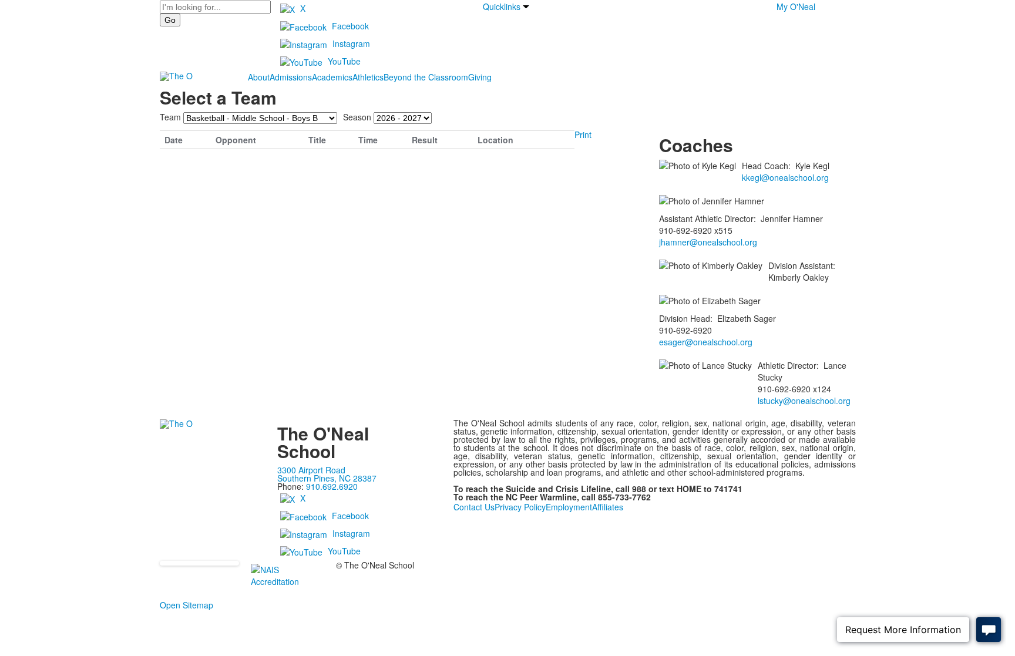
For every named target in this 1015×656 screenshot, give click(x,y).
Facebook (350, 26)
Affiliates (607, 507)
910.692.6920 (332, 486)
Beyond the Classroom (426, 77)
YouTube (344, 61)
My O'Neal (796, 6)
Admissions (291, 77)
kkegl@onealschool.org (785, 177)
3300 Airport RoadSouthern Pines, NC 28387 (327, 474)
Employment (569, 507)
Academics (332, 77)
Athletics (368, 77)
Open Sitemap (186, 605)
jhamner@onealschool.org (708, 242)
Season (357, 117)
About (259, 77)
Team (170, 117)
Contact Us (474, 507)
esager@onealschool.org (705, 342)
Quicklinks (501, 6)
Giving (480, 77)
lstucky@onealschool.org (804, 400)
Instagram (351, 43)
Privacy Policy (520, 507)
